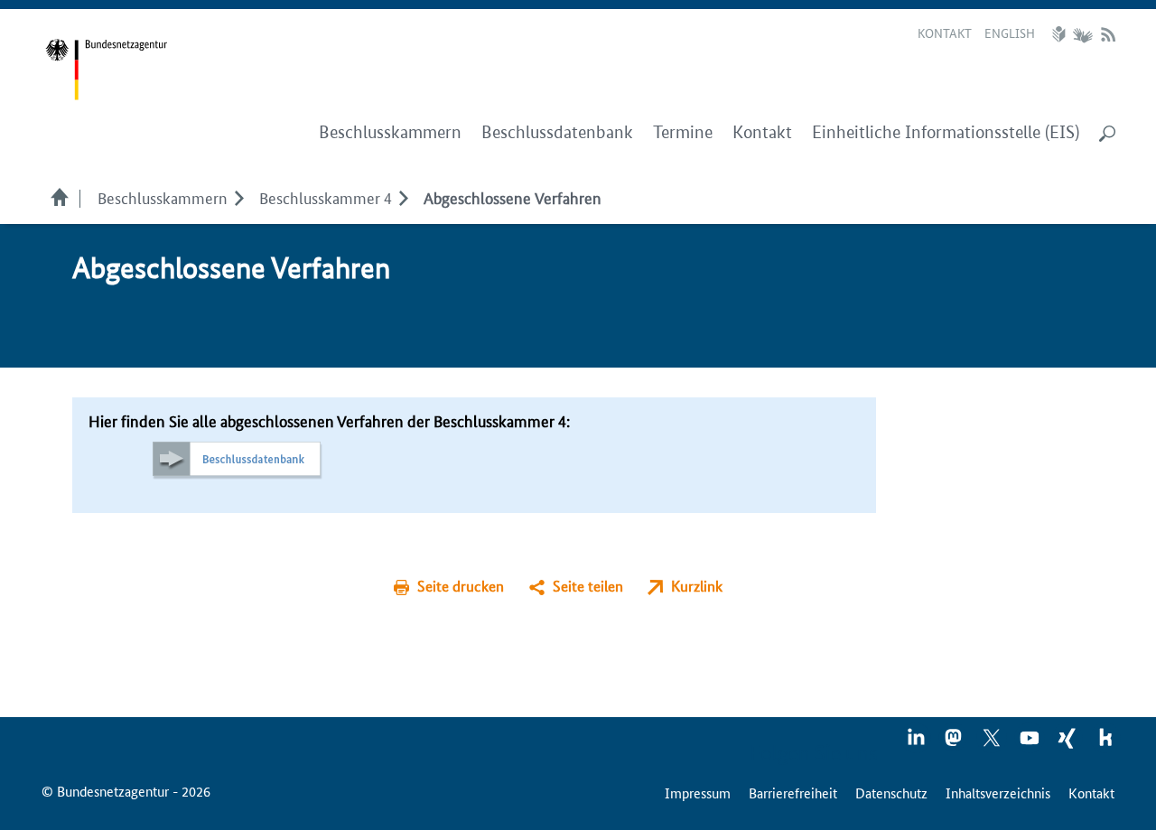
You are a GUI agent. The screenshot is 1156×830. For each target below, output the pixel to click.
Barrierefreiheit (793, 792)
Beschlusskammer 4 (325, 197)
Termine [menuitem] (683, 132)
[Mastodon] (955, 743)
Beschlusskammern (163, 197)
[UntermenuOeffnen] (239, 197)
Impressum (698, 792)
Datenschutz (891, 792)
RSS (1108, 34)
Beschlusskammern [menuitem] (390, 132)
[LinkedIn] (917, 743)
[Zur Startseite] (106, 70)
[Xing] (1068, 743)
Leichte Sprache (1061, 34)
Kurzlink (696, 585)
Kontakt (945, 32)
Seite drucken (460, 585)
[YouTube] (1030, 743)
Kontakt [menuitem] (762, 132)
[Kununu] (1105, 743)
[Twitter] (993, 743)
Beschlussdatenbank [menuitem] (557, 132)
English (1009, 32)
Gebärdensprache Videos (1082, 34)
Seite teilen (588, 585)
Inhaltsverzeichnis (998, 792)
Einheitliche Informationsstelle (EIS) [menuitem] (945, 132)
